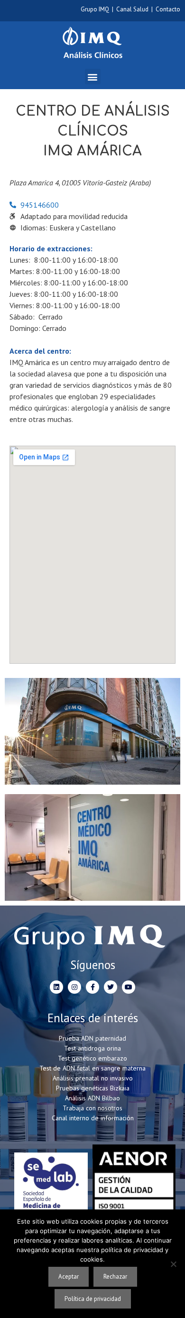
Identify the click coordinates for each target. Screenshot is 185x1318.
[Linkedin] (56, 987)
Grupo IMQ (95, 9)
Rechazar (115, 1276)
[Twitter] (110, 987)
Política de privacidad (93, 1299)
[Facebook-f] (92, 987)
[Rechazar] (173, 1264)
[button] (93, 76)
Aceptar (68, 1276)
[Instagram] (74, 987)
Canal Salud (132, 9)
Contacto (168, 9)
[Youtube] (128, 987)
